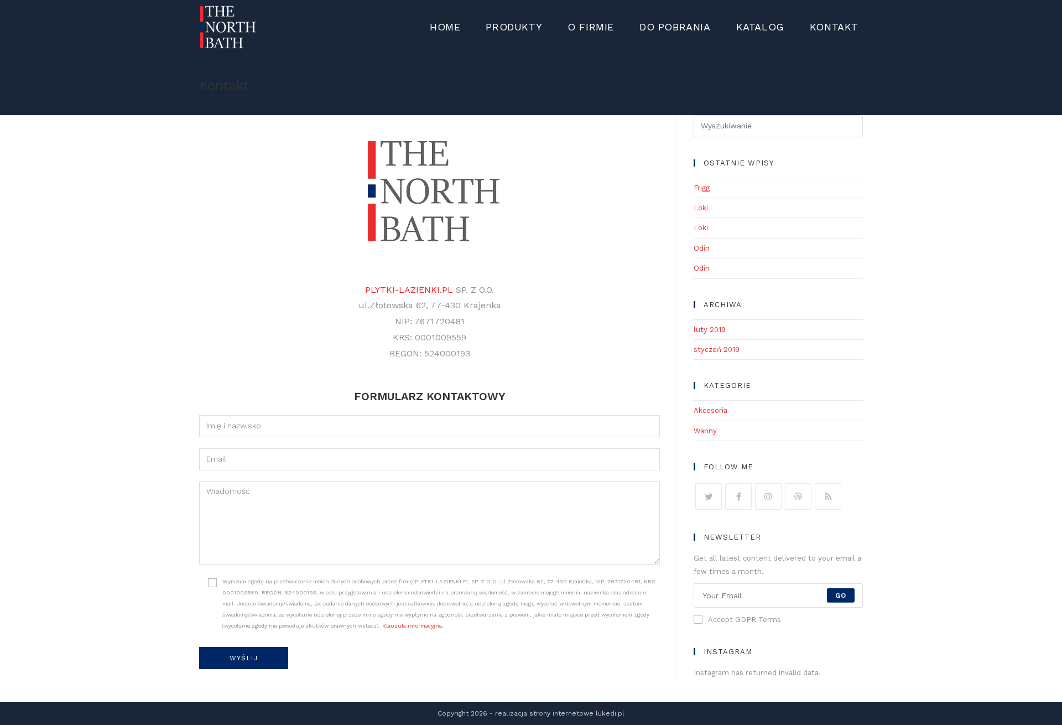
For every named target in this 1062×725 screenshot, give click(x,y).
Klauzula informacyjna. (413, 626)
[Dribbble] (798, 496)
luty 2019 (710, 329)
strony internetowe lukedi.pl (576, 713)
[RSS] (828, 496)
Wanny (705, 431)
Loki (701, 208)
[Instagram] (768, 496)
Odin (702, 248)
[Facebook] (738, 496)
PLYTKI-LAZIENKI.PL (409, 289)
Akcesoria (710, 410)
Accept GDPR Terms (744, 619)
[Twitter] (708, 496)
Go (840, 595)
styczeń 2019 (717, 349)
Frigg (702, 188)
